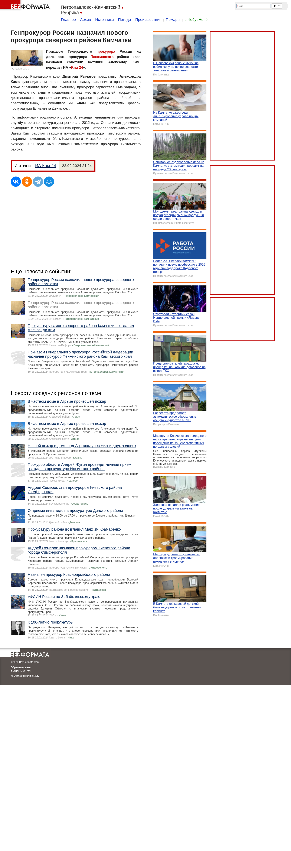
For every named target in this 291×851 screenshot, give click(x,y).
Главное (68, 19)
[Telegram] (38, 182)
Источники (104, 19)
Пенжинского (102, 57)
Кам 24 (77, 67)
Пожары (173, 19)
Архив (85, 19)
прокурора (106, 51)
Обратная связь (21, 667)
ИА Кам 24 (45, 165)
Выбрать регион (21, 670)
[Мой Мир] (49, 182)
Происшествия (148, 19)
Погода (124, 19)
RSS (36, 675)
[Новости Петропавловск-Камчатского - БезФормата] (25, 5)
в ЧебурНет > (196, 19)
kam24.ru (23, 68)
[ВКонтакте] (16, 182)
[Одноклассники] (27, 182)
